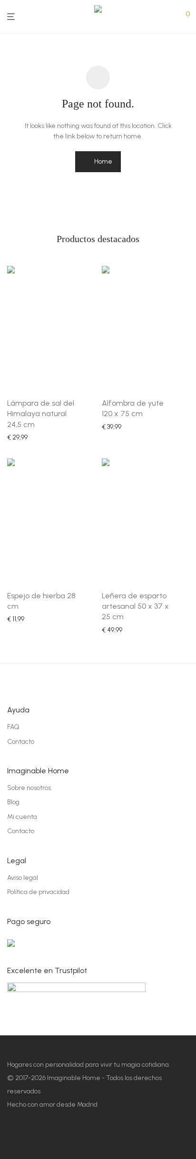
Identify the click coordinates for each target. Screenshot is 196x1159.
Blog (13, 802)
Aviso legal (22, 878)
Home (102, 161)
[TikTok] (82, 1138)
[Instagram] (29, 1138)
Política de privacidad (38, 892)
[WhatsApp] (99, 1138)
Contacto (20, 742)
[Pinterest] (46, 1138)
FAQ (13, 727)
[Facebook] (11, 1138)
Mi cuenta (22, 817)
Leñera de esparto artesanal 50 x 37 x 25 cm (135, 606)
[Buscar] (171, 17)
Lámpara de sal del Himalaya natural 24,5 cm (40, 414)
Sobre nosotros (29, 788)
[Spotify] (64, 1138)
